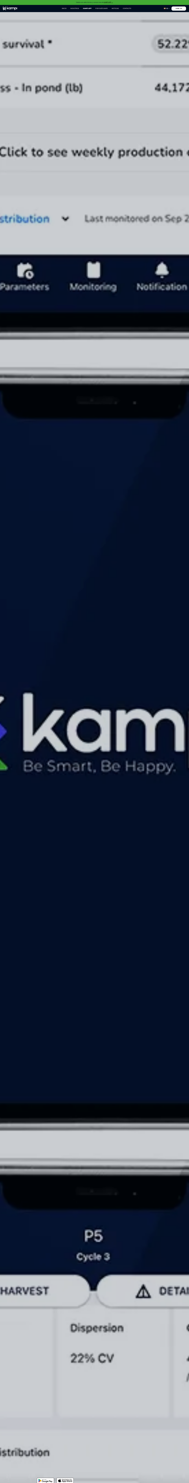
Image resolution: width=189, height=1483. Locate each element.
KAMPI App (87, 8)
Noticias (115, 8)
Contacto (127, 8)
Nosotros (74, 8)
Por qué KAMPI (101, 8)
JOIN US (178, 8)
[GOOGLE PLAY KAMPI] (45, 1479)
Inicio (64, 8)
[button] (167, 8)
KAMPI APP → (108, 2)
